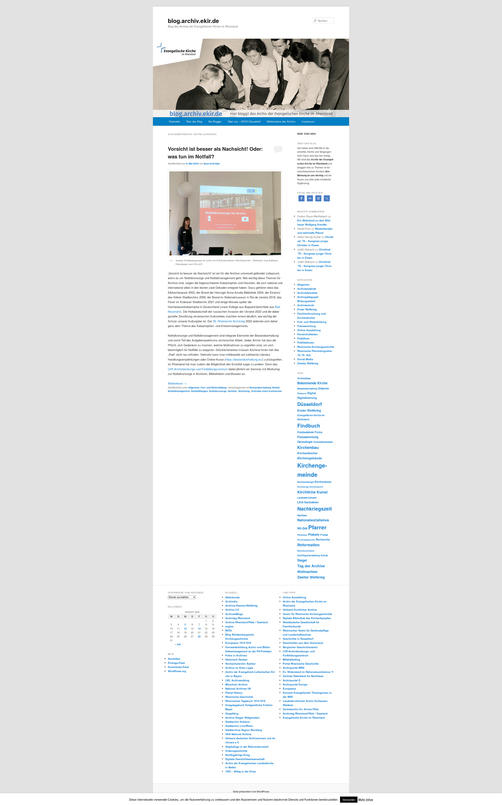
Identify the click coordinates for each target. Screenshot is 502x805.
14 (199, 628)
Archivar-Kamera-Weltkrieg (241, 605)
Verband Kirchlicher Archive (300, 609)
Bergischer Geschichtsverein (300, 647)
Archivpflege (304, 378)
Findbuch (308, 425)
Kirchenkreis (323, 482)
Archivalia (231, 601)
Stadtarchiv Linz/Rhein (239, 726)
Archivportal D (291, 680)
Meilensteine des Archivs (281, 121)
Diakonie (323, 388)
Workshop (244, 391)
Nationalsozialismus (313, 520)
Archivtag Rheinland (237, 618)
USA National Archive (238, 734)
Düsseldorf (309, 404)
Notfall (275, 387)
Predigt (324, 534)
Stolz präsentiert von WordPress (251, 791)
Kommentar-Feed (178, 667)
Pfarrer (317, 527)
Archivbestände (306, 289)
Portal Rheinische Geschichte (301, 663)
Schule (324, 555)
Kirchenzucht (316, 486)
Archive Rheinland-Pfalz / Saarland (246, 622)
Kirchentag (303, 486)
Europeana (289, 688)
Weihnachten (307, 571)
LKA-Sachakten (308, 502)
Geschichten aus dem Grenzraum (303, 643)
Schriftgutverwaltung (308, 555)
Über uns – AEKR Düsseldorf (244, 121)
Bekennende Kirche (312, 383)
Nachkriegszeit (314, 508)
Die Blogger (214, 121)
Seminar (232, 391)
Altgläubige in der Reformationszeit (246, 746)
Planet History (233, 692)
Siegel (302, 560)
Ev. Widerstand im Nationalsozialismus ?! (308, 672)
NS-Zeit (302, 528)
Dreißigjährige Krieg (237, 755)
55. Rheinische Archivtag (229, 321)
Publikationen (305, 342)
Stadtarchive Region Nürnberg (243, 730)
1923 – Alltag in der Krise (240, 771)
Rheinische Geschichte (239, 697)
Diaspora (301, 393)
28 (199, 636)
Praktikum (303, 338)
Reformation (308, 544)
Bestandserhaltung (260, 387)
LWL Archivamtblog (237, 680)
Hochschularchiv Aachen (240, 663)
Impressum (308, 121)
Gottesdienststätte (323, 442)
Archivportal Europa (295, 684)
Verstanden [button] (348, 799)
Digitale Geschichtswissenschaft (245, 759)
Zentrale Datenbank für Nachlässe (303, 676)
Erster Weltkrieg (307, 309)
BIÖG (228, 630)
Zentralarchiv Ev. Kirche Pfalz (301, 709)
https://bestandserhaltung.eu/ (244, 359)
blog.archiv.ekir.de (193, 20)
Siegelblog (231, 713)
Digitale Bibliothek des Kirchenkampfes (307, 618)
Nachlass (302, 515)
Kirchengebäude (309, 458)
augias (229, 626)
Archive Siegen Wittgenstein (242, 717)
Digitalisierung (307, 398)
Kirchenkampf (305, 482)
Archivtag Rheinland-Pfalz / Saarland (305, 713)
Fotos (318, 432)
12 (185, 628)
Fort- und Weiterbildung (213, 387)
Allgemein (193, 387)
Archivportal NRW (293, 668)
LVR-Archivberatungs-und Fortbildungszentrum (198, 369)
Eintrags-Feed (176, 663)
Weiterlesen (177, 383)
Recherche (323, 539)
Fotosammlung (306, 326)
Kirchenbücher (307, 453)
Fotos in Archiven (236, 655)
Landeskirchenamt (307, 497)
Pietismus (302, 534)
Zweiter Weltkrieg (307, 363)
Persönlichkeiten (307, 334)
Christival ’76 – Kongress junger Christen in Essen (315, 241)
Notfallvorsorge (217, 391)
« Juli (178, 644)
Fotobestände (305, 432)
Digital (311, 393)
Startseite (174, 121)
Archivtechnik (305, 305)
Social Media (305, 359)
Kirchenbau (308, 447)
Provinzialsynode (306, 539)
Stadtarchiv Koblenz (237, 722)
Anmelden (174, 659)
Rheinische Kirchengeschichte (315, 347)
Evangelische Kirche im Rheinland (304, 717)
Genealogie (305, 442)
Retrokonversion (306, 550)
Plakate (313, 534)
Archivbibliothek (307, 293)
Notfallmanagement (179, 391)
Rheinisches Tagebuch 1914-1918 (245, 701)
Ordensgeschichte (236, 751)
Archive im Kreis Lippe (239, 668)
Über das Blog (194, 121)
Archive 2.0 (232, 609)
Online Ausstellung (309, 330)
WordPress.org (177, 671)
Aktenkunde (232, 597)
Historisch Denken (236, 659)
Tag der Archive (311, 565)
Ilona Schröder (212, 163)
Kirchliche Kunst (312, 492)
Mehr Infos (365, 799)
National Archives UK (238, 688)
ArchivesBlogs (234, 614)
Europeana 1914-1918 (238, 643)
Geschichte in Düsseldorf (298, 639)
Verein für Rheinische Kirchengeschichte (307, 614)
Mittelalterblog (291, 659)
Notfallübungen (199, 391)
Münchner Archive (236, 684)
